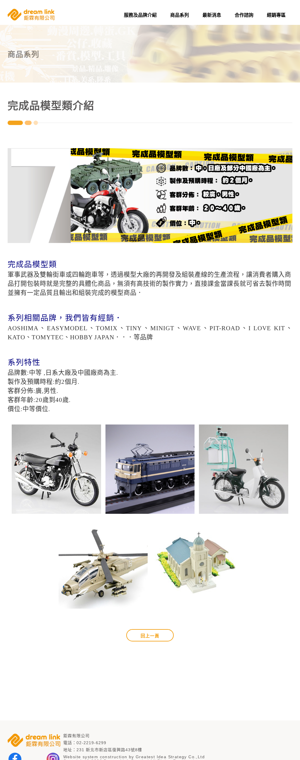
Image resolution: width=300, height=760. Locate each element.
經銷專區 (276, 15)
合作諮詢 (244, 15)
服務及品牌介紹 (140, 15)
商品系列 (179, 15)
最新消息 (211, 15)
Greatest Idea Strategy (161, 756)
